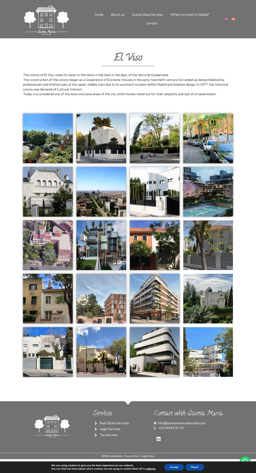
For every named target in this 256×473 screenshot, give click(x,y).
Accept (174, 467)
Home (99, 15)
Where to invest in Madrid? (190, 15)
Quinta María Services (147, 15)
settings (151, 469)
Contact (152, 23)
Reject (194, 467)
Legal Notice (148, 456)
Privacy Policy (132, 456)
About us (117, 15)
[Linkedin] (158, 439)
